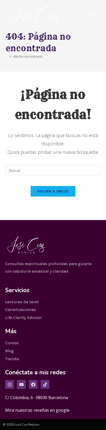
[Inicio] (6, 56)
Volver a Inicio (53, 191)
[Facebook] (33, 384)
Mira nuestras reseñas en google (37, 410)
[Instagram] (9, 384)
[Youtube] (21, 384)
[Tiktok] (45, 384)
